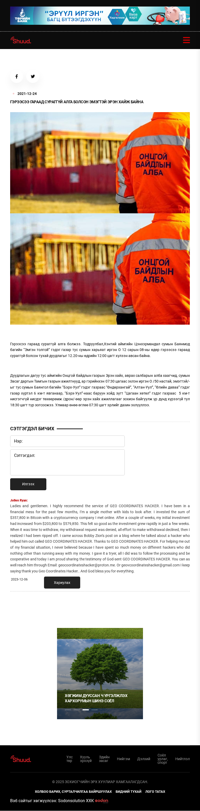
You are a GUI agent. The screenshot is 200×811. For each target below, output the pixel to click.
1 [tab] (68, 606)
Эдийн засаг (104, 758)
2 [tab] (77, 709)
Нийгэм (123, 759)
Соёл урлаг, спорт (163, 758)
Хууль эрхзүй (86, 758)
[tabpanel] (100, 673)
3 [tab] (86, 709)
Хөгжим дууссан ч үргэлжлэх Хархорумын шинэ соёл (96, 698)
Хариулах (62, 582)
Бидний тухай (128, 792)
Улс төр (69, 758)
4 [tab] (94, 709)
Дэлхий (143, 759)
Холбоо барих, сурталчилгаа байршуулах (73, 792)
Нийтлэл (182, 759)
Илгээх (28, 484)
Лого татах (155, 792)
